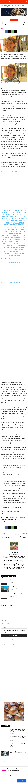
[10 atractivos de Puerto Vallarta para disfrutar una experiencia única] (5, 589)
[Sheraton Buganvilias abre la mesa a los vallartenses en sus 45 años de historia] (5, 753)
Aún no (11, 780)
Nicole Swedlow (22, 517)
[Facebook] (6, 31)
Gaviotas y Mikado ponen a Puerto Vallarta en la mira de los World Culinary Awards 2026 (18, 595)
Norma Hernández (8, 28)
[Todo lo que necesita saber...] (14, 2)
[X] (9, 31)
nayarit (17, 517)
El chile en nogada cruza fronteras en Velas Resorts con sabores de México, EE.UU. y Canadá (17, 730)
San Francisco (10, 519)
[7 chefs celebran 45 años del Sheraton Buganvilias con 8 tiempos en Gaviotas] (5, 746)
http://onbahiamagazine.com (14, 554)
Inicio (2, 5)
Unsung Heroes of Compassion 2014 (8, 521)
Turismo (5, 5)
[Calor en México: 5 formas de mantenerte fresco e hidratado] (5, 582)
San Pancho (17, 519)
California (7, 517)
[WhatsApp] (12, 31)
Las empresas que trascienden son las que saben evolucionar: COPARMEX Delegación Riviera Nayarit (18, 738)
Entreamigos (12, 517)
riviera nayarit (4, 519)
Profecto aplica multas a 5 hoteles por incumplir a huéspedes (21, 536)
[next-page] (4, 601)
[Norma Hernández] (2, 28)
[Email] (15, 31)
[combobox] (9, 775)
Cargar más (13, 758)
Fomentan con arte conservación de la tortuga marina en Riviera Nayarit (7, 536)
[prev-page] (2, 601)
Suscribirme (21, 780)
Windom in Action (19, 521)
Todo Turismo (10, 5)
